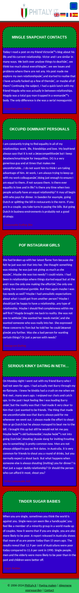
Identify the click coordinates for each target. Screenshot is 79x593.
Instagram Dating (15, 346)
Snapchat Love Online (17, 109)
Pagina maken (47, 585)
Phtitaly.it (30, 585)
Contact (49, 590)
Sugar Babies (12, 568)
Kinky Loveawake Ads (17, 481)
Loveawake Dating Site (18, 225)
